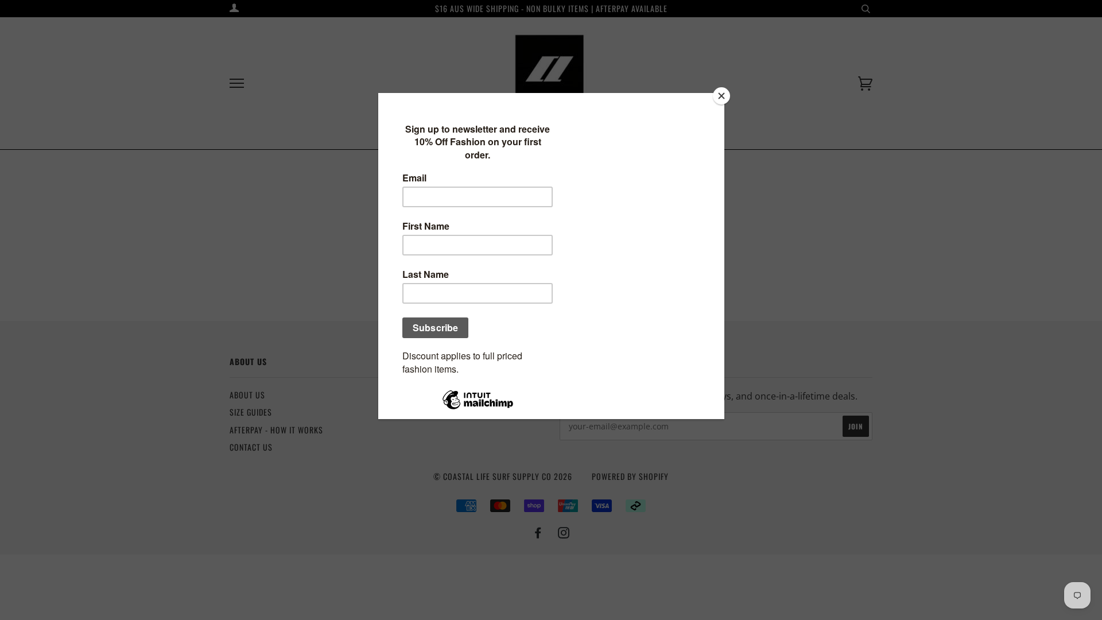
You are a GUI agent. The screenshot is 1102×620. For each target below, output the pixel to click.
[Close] (721, 95)
